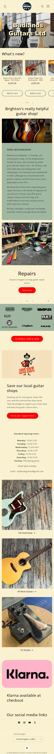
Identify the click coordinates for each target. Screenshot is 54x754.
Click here (27, 289)
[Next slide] (32, 301)
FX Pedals (26, 650)
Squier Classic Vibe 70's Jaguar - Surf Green (12, 79)
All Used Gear (25, 533)
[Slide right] (32, 102)
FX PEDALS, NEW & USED (27, 338)
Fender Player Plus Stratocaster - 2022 (35, 79)
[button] (5, 6)
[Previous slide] (21, 301)
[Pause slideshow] (49, 301)
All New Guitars (26, 591)
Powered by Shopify (39, 753)
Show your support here (22, 415)
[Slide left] (21, 102)
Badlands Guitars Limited (22, 753)
